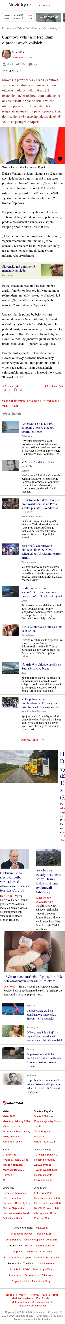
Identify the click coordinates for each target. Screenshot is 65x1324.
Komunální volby (12, 1141)
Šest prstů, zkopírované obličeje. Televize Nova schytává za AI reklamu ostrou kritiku (41, 551)
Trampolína (16, 1251)
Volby (5, 405)
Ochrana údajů (20, 1301)
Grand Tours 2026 (44, 1141)
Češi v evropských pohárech (40, 1239)
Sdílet (23, 64)
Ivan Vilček (18, 52)
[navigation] (4, 5)
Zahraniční (7, 275)
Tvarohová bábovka (45, 1169)
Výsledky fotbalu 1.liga (15, 1159)
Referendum (49, 400)
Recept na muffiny (44, 1159)
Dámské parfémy (43, 1269)
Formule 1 (9, 1174)
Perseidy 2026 (43, 1233)
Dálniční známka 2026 (47, 1198)
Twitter (22, 1294)
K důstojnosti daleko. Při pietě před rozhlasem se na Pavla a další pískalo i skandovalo (41, 504)
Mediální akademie (22, 1298)
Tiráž (55, 1294)
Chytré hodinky (20, 1281)
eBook (10, 64)
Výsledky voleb (11, 1126)
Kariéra (46, 1294)
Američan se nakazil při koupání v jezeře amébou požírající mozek (37, 427)
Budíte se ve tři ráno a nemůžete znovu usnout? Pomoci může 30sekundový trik (42, 592)
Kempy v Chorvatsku (15, 1192)
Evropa (25, 471)
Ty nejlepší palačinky (46, 1154)
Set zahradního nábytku (17, 1257)
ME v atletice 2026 (13, 1169)
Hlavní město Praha (31, 516)
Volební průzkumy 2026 (16, 1121)
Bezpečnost (27, 635)
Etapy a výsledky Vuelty (47, 1121)
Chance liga (9, 1154)
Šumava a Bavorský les (16, 1203)
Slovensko (33, 400)
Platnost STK (41, 1218)
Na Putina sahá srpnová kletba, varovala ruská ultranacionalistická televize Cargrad (14, 881)
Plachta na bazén (45, 1245)
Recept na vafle (43, 1174)
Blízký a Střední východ (33, 711)
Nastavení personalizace (32, 1305)
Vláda (15, 405)
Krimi (24, 673)
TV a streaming (29, 562)
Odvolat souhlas (41, 1301)
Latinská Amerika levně (16, 1213)
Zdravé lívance (42, 1164)
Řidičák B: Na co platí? (47, 1208)
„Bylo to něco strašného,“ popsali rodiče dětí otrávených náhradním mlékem (33, 978)
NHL (5, 1179)
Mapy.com (42, 1227)
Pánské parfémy (41, 1281)
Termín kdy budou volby (16, 1131)
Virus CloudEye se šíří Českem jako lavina (41, 628)
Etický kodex (43, 1298)
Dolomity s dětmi (12, 1218)
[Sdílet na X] (21, 390)
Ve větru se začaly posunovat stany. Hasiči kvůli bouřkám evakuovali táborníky (48, 881)
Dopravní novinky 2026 (47, 1203)
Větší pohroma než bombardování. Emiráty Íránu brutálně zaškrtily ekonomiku (40, 703)
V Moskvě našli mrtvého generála (37, 464)
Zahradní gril (41, 1257)
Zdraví (24, 601)
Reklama (34, 1294)
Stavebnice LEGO (20, 1269)
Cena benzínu (13, 1239)
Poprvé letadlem (12, 1198)
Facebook (9, 1294)
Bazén (28, 1245)
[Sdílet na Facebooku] (15, 390)
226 (36, 64)
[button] (32, 145)
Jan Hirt (38, 1126)
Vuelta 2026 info (43, 1116)
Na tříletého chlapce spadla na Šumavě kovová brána (41, 666)
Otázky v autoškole (45, 1213)
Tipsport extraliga (13, 1164)
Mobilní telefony (45, 1263)
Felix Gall (39, 1136)
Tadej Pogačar (42, 1131)
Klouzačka (46, 1251)
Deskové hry (31, 1275)
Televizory (47, 1275)
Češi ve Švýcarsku (13, 1208)
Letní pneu (15, 1275)
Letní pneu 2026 (43, 1192)
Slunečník (31, 1251)
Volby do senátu (12, 1136)
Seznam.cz (44, 5)
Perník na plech (43, 1179)
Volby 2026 (9, 1116)
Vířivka (55, 1257)
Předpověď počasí (21, 1233)
